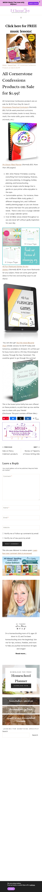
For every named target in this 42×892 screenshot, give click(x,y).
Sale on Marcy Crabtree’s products (10, 450)
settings (32, 885)
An (17, 343)
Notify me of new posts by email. (17, 538)
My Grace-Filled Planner (11, 165)
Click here (13, 26)
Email (6, 518)
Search (5, 731)
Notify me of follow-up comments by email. (21, 533)
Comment (7, 476)
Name (6, 508)
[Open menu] (21, 17)
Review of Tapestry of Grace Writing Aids (31, 450)
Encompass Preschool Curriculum (15, 107)
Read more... (21, 653)
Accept (11, 889)
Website (6, 527)
